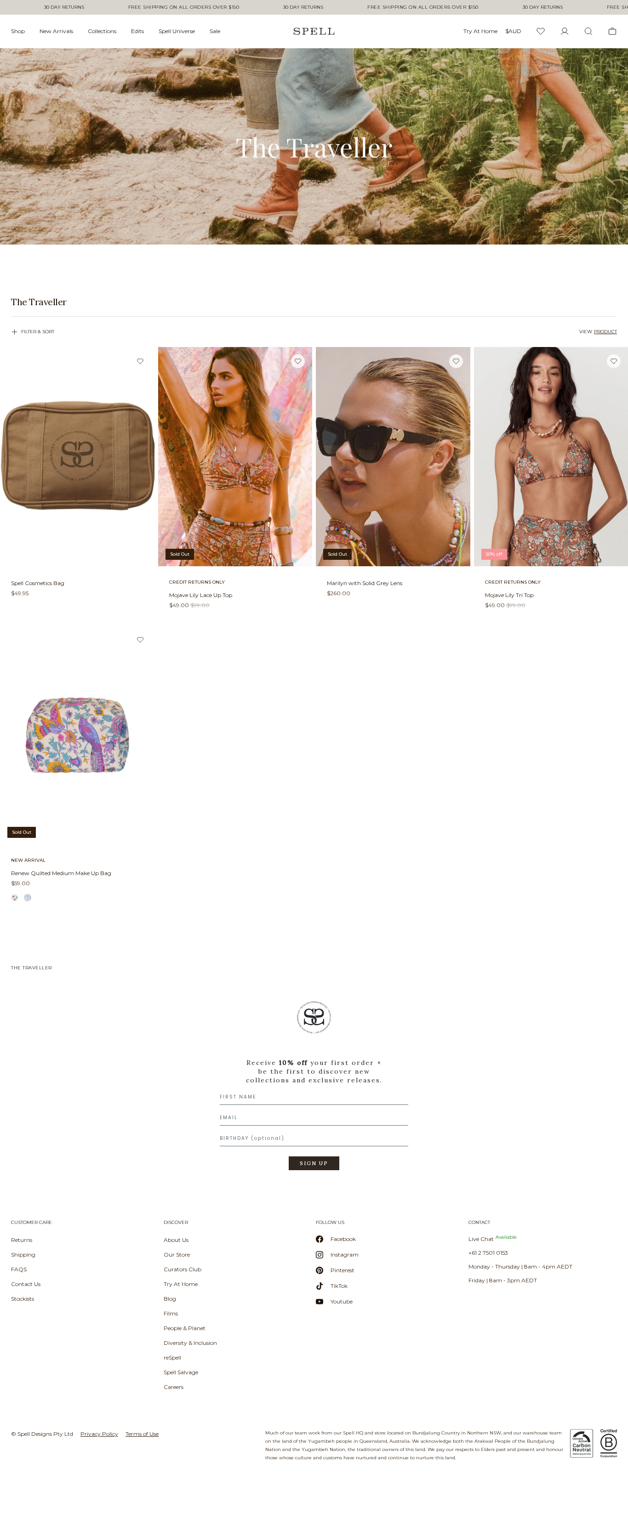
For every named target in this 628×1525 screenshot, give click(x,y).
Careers (173, 1386)
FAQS (19, 1269)
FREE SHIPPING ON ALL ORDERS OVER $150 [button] (183, 7)
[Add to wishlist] (140, 361)
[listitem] (314, 302)
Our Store (177, 1254)
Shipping (23, 1254)
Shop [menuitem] (18, 31)
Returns (21, 1239)
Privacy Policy (99, 1433)
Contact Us (25, 1283)
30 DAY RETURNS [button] (64, 7)
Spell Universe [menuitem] (177, 31)
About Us (176, 1239)
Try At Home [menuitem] (480, 31)
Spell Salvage (181, 1372)
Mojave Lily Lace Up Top (200, 595)
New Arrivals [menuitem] (56, 31)
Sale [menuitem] (215, 31)
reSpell (172, 1357)
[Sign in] (564, 31)
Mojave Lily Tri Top (509, 595)
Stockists (22, 1298)
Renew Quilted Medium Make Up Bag (61, 873)
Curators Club (182, 1269)
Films (171, 1313)
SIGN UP (314, 1163)
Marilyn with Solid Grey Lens (364, 583)
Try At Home (181, 1283)
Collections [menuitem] (102, 31)
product (605, 332)
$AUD (513, 31)
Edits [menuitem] (137, 31)
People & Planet (185, 1328)
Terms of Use (142, 1433)
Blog (170, 1298)
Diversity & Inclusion (190, 1342)
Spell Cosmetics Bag (37, 583)
